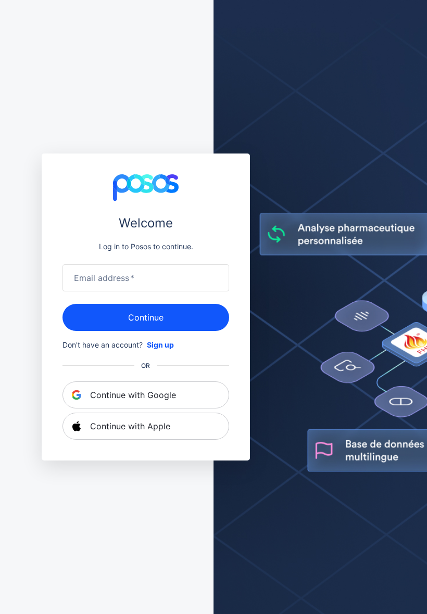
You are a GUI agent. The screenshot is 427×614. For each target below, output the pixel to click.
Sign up (160, 344)
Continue (146, 317)
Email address (104, 278)
